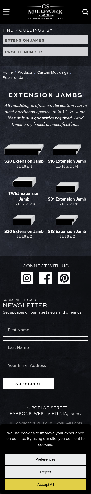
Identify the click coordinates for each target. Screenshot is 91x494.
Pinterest (64, 278)
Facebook (45, 278)
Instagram (27, 278)
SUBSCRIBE (28, 383)
